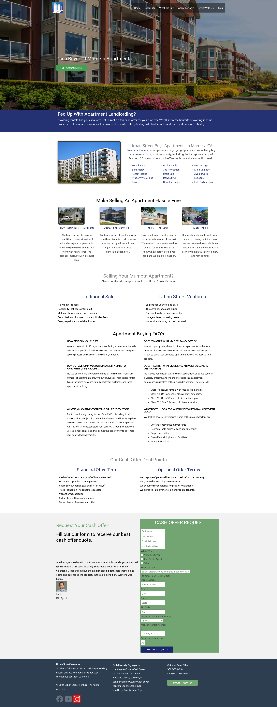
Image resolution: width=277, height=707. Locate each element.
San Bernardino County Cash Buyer (131, 681)
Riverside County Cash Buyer (127, 677)
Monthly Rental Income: (153, 624)
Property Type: (148, 567)
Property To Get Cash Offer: (155, 575)
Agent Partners (186, 7)
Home (137, 7)
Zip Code (145, 607)
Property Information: (152, 638)
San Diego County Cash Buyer (128, 690)
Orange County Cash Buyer (127, 673)
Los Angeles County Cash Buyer (129, 669)
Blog (220, 7)
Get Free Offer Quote (157, 649)
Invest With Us (206, 7)
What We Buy (166, 7)
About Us (150, 7)
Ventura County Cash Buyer (127, 685)
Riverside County (137, 150)
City (143, 589)
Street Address (148, 579)
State (144, 598)
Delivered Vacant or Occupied (156, 616)
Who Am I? (146, 550)
